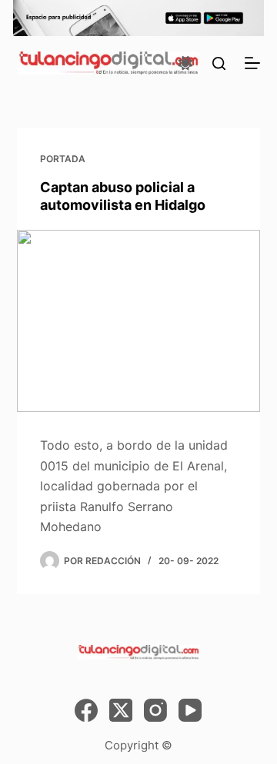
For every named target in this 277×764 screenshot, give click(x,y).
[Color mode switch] (185, 63)
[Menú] (252, 63)
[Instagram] (155, 710)
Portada (62, 158)
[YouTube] (190, 710)
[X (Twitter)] (120, 710)
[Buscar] (218, 63)
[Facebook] (86, 710)
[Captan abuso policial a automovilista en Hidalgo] (139, 321)
